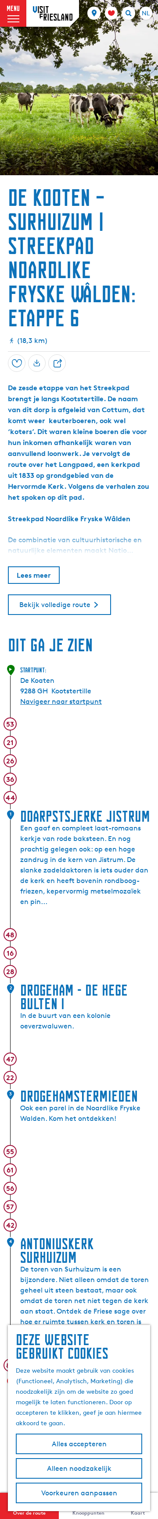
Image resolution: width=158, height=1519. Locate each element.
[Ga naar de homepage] (52, 13)
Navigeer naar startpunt (61, 701)
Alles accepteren (79, 1444)
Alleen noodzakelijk (79, 1468)
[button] (14, 27)
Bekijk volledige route (54, 605)
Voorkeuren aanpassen (79, 1493)
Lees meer (34, 575)
